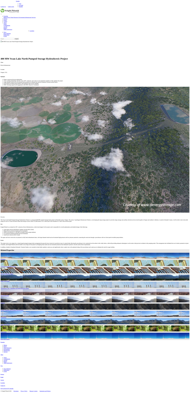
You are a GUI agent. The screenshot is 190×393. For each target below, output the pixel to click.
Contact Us (3, 6)
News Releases (7, 33)
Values (5, 24)
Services (34, 17)
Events (5, 36)
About (5, 22)
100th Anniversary (8, 29)
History (5, 28)
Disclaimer (16, 391)
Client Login (11, 6)
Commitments (7, 25)
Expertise (6, 16)
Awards (5, 26)
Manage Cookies (33, 391)
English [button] (18, 1)
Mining (5, 17)
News (5, 32)
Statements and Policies (45, 391)
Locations (32, 30)
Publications (6, 34)
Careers (5, 21)
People (5, 20)
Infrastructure (28, 17)
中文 (20, 3)
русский (21, 5)
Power (9, 17)
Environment (22, 17)
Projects (5, 18)
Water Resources (15, 17)
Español (21, 6)
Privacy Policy (24, 391)
